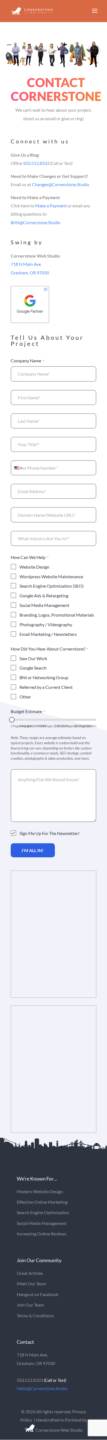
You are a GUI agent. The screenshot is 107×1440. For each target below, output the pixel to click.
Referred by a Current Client (46, 687)
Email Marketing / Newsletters (48, 634)
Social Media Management (44, 605)
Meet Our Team (31, 1283)
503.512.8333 (36, 163)
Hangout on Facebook (37, 1294)
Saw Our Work (33, 658)
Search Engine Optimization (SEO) (51, 585)
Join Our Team (30, 1304)
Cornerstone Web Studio (59, 1430)
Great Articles (30, 1273)
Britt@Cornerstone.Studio (35, 222)
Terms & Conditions (35, 1315)
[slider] (12, 719)
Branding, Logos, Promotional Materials (56, 614)
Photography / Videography (45, 624)
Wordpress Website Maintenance (51, 576)
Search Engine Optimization (43, 1212)
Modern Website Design (40, 1191)
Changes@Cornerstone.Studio (60, 184)
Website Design (34, 566)
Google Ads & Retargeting (43, 595)
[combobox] (17, 468)
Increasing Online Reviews (41, 1233)
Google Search (33, 667)
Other (25, 696)
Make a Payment (51, 205)
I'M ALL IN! (33, 850)
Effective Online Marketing (42, 1202)
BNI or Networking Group (43, 677)
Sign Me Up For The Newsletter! (49, 833)
